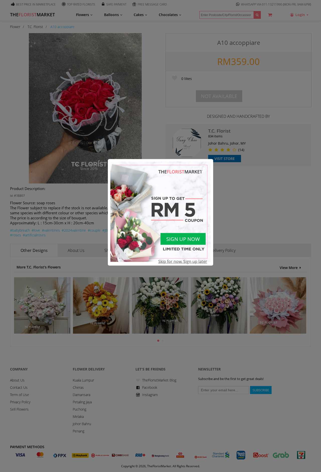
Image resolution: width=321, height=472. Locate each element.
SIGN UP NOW (183, 239)
